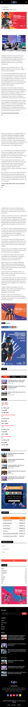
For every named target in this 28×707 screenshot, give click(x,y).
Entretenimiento (14, 571)
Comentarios (22, 376)
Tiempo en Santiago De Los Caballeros (8, 415)
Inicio (2, 7)
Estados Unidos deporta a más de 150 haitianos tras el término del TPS (17, 644)
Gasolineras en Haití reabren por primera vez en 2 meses (17, 392)
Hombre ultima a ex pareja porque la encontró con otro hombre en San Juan (17, 386)
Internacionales (14, 573)
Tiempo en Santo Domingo (6, 436)
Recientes (14, 376)
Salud (14, 581)
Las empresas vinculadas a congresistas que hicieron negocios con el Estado (16, 465)
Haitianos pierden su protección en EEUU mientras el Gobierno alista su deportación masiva (17, 673)
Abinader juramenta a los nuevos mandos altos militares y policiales (16, 460)
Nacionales (6, 7)
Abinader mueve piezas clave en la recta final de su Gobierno (17, 471)
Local (14, 575)
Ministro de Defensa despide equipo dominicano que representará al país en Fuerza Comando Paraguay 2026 (17, 651)
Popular (5, 376)
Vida (14, 583)
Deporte (14, 568)
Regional (14, 579)
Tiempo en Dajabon (4, 404)
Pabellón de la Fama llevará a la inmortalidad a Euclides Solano (16, 454)
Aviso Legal (13, 705)
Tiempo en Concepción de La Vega (7, 425)
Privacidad (19, 705)
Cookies (8, 705)
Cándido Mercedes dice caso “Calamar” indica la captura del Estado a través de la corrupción (16, 381)
